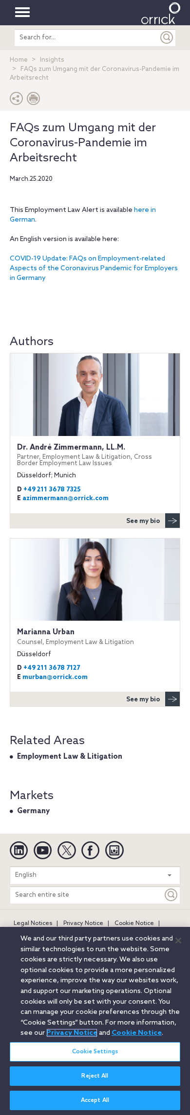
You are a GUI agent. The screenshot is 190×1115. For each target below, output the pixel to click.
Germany (33, 811)
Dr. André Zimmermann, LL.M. (84, 455)
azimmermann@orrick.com (65, 498)
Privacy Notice (83, 923)
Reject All (94, 1076)
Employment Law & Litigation (69, 756)
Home (19, 60)
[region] (95, 1021)
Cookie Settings (95, 1051)
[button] (16, 101)
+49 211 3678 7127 (51, 668)
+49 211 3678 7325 (52, 489)
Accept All (95, 1100)
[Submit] (167, 38)
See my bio (143, 521)
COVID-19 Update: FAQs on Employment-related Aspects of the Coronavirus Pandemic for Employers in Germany (94, 268)
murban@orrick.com (55, 677)
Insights (52, 60)
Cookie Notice (134, 923)
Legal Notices (33, 923)
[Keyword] (171, 895)
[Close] (178, 940)
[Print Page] (33, 101)
